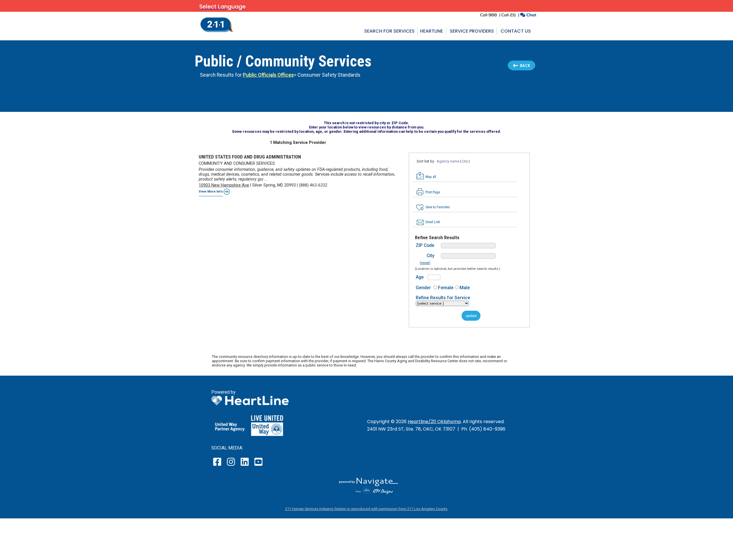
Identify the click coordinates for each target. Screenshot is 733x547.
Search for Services (389, 31)
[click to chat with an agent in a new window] (528, 15)
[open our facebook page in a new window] (217, 465)
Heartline (431, 31)
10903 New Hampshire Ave (224, 185)
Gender (423, 287)
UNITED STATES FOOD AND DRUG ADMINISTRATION (250, 157)
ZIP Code (425, 245)
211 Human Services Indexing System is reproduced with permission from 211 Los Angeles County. (366, 509)
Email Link (432, 222)
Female (446, 287)
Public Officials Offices (268, 75)
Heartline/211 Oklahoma (434, 421)
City (430, 255)
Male (465, 287)
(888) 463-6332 (313, 185)
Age (420, 277)
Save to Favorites (437, 207)
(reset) (425, 263)
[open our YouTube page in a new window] (258, 465)
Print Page (432, 192)
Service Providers (472, 31)
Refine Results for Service (443, 297)
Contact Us (516, 31)
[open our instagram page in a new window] (231, 465)
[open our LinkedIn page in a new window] (245, 465)
